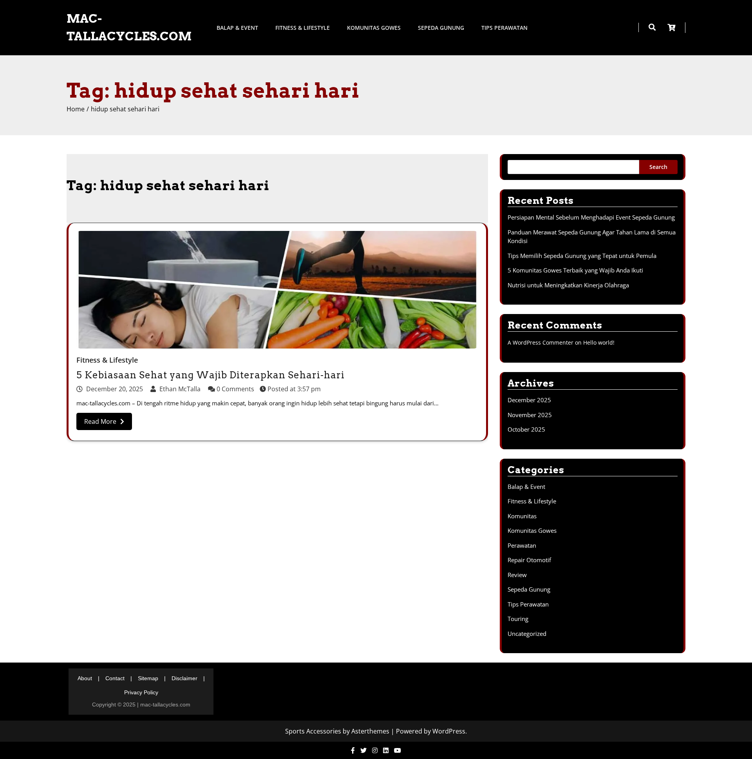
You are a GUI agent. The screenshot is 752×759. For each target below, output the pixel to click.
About (85, 678)
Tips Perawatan (504, 27)
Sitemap (148, 678)
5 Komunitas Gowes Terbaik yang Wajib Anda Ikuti (575, 270)
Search (658, 167)
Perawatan (522, 545)
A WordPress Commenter (540, 342)
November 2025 (530, 415)
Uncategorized (527, 633)
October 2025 (526, 429)
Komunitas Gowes (374, 27)
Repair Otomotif (529, 560)
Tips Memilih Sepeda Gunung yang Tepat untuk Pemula (582, 256)
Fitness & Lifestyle (302, 27)
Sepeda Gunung (441, 27)
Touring (518, 619)
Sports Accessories (313, 731)
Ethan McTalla (180, 389)
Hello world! (599, 342)
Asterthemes (370, 731)
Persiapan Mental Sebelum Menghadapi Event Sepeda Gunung (591, 217)
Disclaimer (184, 678)
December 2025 (529, 400)
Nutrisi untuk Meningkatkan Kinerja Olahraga (568, 285)
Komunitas (522, 516)
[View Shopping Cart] (676, 27)
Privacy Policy (141, 692)
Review (517, 575)
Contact (115, 678)
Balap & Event (237, 27)
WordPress (448, 731)
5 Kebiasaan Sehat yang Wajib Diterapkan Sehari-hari (210, 375)
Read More (100, 421)
